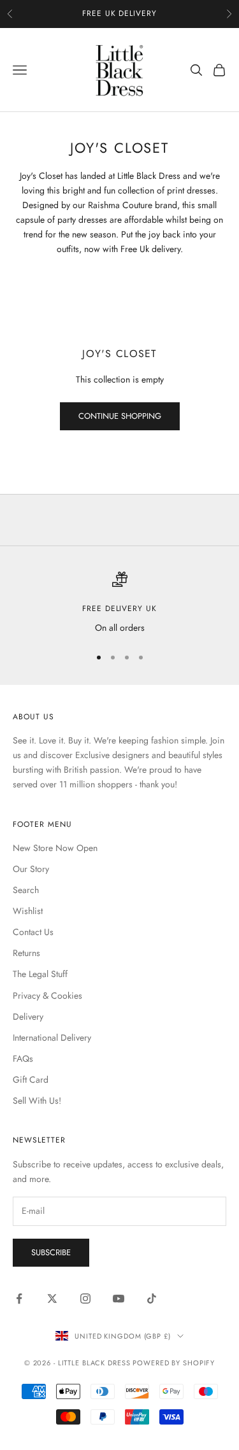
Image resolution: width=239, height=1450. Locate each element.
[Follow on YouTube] (118, 1298)
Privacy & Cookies (47, 995)
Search (26, 889)
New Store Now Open (55, 847)
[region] (119, 603)
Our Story (31, 868)
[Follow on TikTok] (151, 1298)
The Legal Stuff (40, 974)
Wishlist (28, 910)
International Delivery (52, 1037)
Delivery (28, 1016)
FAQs (23, 1058)
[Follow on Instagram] (85, 1298)
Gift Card (30, 1079)
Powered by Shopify (174, 1363)
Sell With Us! (37, 1100)
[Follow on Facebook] (19, 1298)
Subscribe (51, 1252)
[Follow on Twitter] (52, 1298)
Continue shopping (119, 416)
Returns (26, 953)
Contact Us (33, 932)
